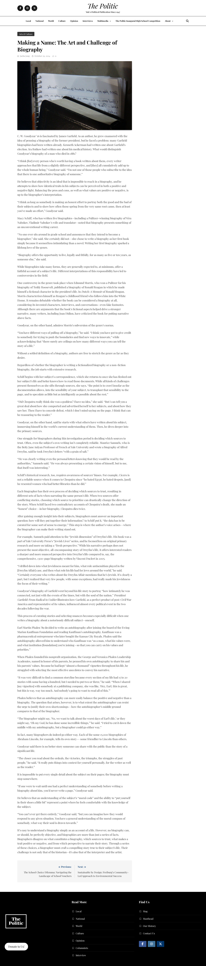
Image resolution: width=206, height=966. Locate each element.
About (168, 20)
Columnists (82, 948)
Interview (81, 955)
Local (28, 20)
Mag (145, 911)
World (51, 20)
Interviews (88, 20)
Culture (62, 20)
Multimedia (102, 20)
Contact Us (149, 933)
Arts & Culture (26, 34)
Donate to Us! (16, 946)
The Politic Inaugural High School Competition (138, 20)
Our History (149, 925)
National (39, 20)
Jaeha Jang (25, 56)
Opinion (74, 20)
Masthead (148, 918)
